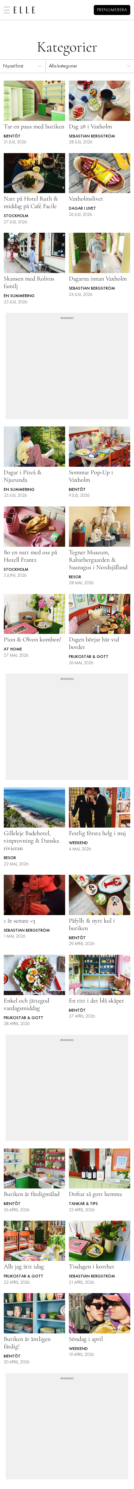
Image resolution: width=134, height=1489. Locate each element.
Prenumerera (112, 10)
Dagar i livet (82, 209)
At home (13, 649)
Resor (75, 577)
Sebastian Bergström (92, 136)
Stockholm (16, 216)
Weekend (78, 843)
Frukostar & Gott (88, 657)
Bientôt (12, 136)
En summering (19, 296)
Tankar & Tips (83, 1204)
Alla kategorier (63, 66)
